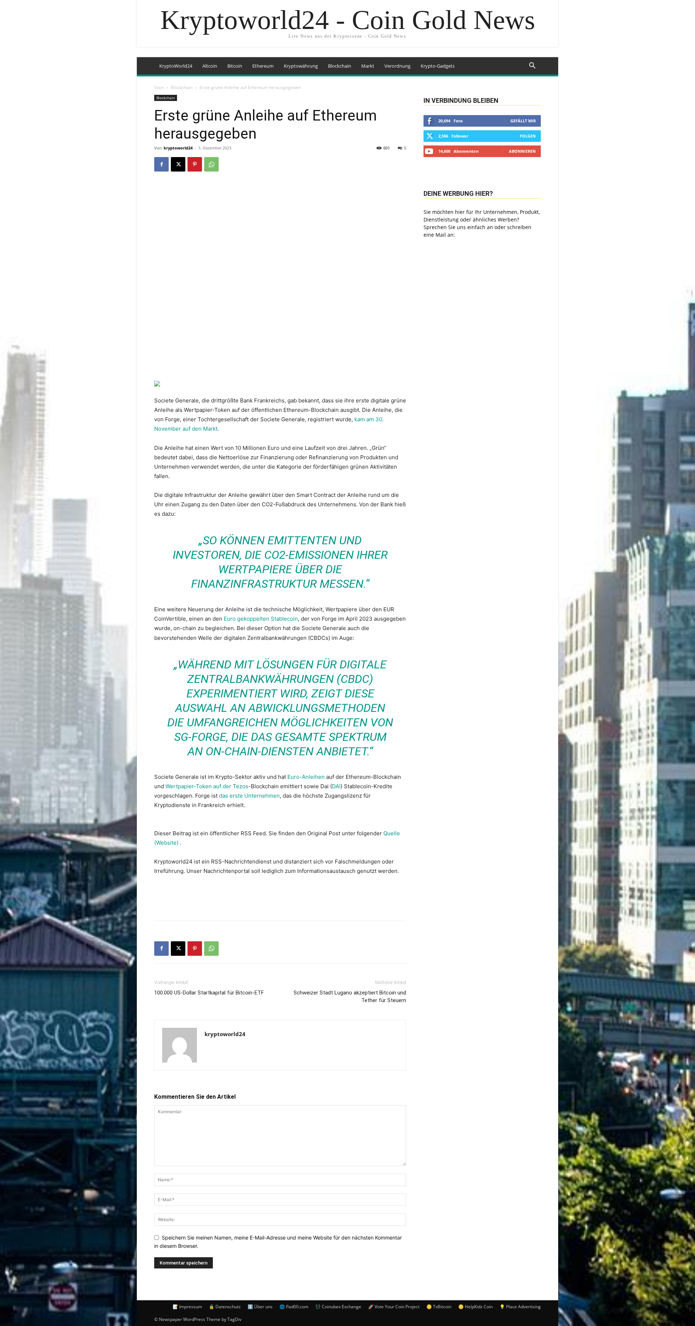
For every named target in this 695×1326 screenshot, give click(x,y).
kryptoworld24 (178, 148)
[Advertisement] (280, 896)
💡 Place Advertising (520, 1307)
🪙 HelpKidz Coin (475, 1307)
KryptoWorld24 (175, 66)
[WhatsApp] (211, 164)
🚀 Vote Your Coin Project (394, 1307)
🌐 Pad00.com (293, 1307)
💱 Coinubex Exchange (338, 1307)
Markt (367, 66)
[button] (532, 66)
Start (159, 87)
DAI (336, 786)
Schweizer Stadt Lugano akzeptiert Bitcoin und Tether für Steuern (350, 996)
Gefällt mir (523, 120)
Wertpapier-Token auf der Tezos (206, 786)
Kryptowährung (301, 66)
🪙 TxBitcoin (438, 1307)
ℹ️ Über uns (260, 1307)
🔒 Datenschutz (225, 1307)
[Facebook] (161, 164)
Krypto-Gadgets (438, 66)
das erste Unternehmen (249, 795)
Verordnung (397, 66)
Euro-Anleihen (306, 776)
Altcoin (209, 66)
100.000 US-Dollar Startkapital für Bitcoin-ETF (209, 992)
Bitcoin (234, 66)
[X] (178, 164)
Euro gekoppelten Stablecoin (261, 618)
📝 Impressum (187, 1307)
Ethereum (263, 66)
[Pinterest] (195, 164)
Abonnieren (522, 151)
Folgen (528, 136)
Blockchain (339, 66)
